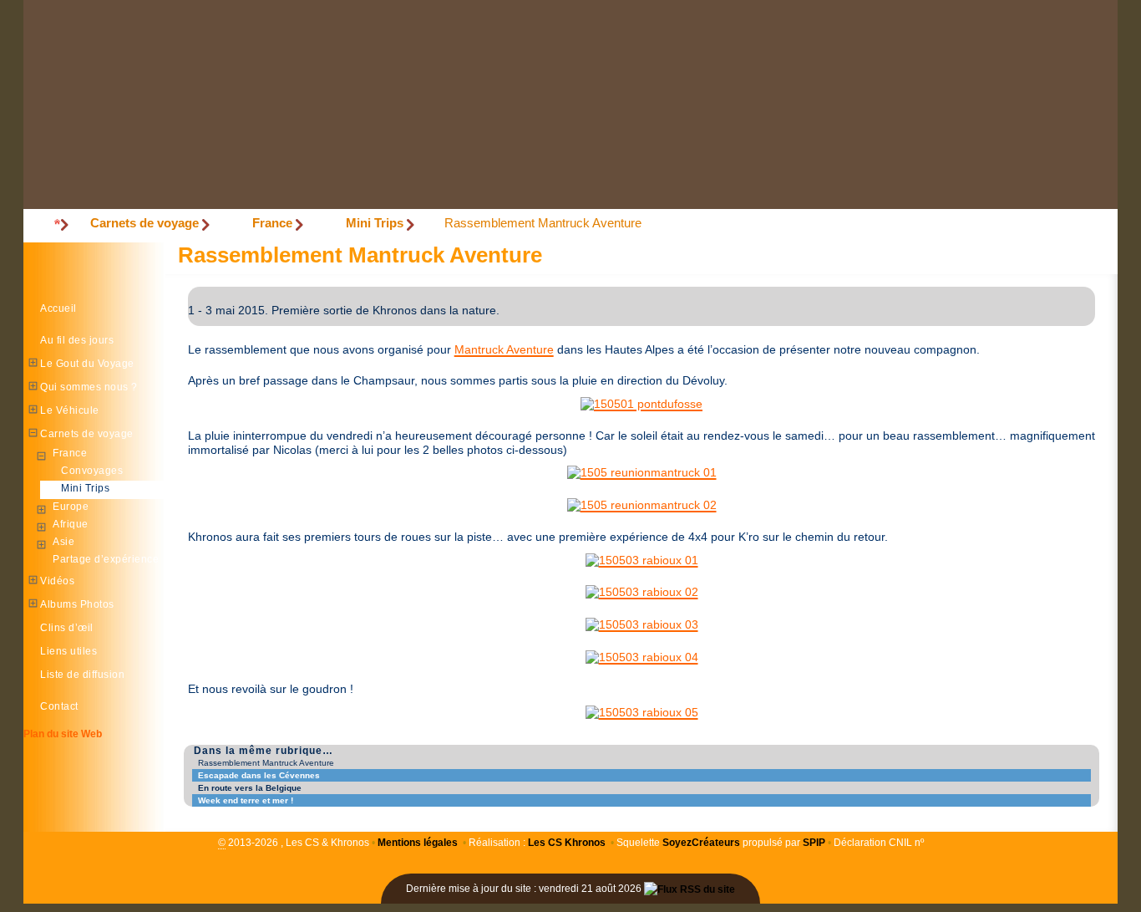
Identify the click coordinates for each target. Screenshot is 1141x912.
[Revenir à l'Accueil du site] (56, 224)
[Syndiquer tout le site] (689, 888)
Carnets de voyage (144, 223)
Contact (59, 706)
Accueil (58, 308)
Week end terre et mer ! (245, 800)
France (272, 223)
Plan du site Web (62, 734)
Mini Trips (374, 223)
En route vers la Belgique (250, 787)
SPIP (814, 842)
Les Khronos (567, 842)
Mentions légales (418, 842)
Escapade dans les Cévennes (259, 775)
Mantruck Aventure (504, 349)
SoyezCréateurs (701, 842)
